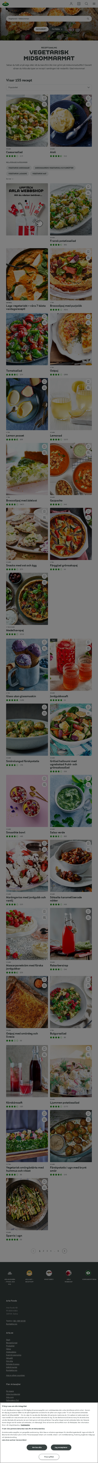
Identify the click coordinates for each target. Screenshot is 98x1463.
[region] (49, 1432)
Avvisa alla (37, 1447)
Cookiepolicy (25, 1425)
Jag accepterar (61, 1447)
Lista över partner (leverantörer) (14, 1440)
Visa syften (49, 1457)
